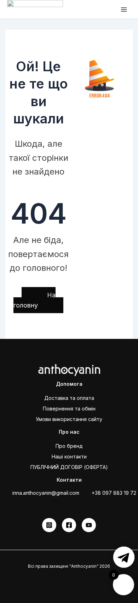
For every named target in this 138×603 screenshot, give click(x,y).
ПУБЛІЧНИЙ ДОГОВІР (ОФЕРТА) (69, 467)
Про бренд (69, 446)
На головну (34, 300)
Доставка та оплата (69, 398)
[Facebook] (69, 525)
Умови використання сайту (69, 419)
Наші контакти (69, 456)
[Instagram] (49, 525)
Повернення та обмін (69, 409)
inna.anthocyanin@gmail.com (45, 493)
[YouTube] (89, 525)
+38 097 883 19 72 (114, 493)
